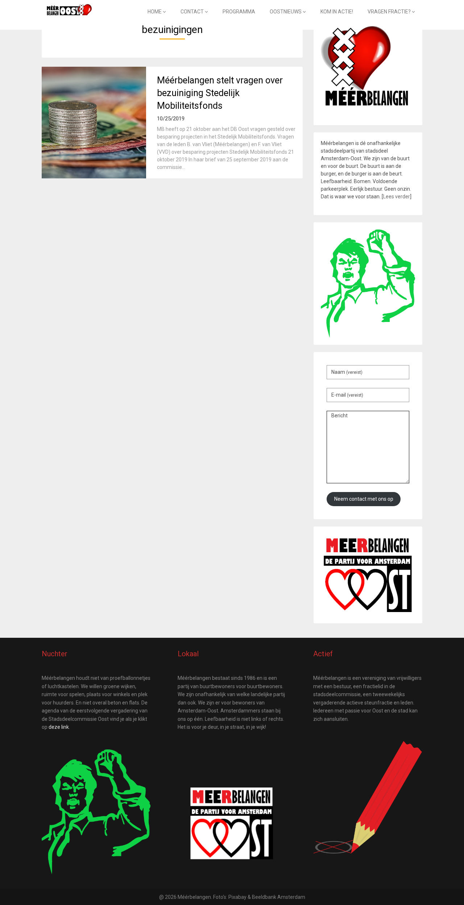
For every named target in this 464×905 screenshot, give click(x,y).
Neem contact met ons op (363, 499)
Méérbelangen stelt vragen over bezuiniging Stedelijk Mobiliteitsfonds (220, 93)
